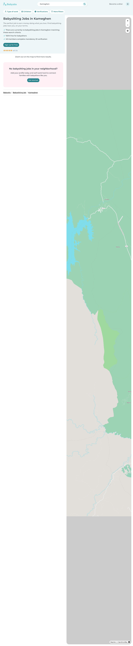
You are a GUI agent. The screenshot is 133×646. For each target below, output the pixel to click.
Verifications (42, 12)
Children (27, 12)
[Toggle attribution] (129, 642)
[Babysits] (10, 4)
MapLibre (113, 642)
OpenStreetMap (122, 642)
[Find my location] (128, 31)
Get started (33, 80)
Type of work (12, 12)
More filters (58, 12)
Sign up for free (11, 45)
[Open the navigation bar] (128, 4)
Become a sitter (116, 4)
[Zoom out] (128, 25)
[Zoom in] (128, 21)
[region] (98, 330)
